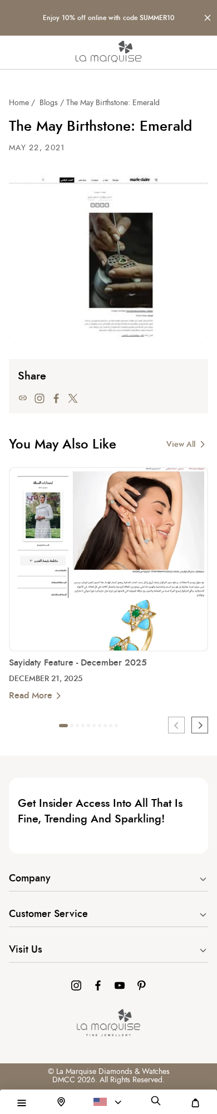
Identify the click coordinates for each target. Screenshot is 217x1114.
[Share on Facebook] (56, 398)
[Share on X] (73, 398)
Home (19, 103)
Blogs (49, 103)
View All (180, 444)
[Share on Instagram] (39, 398)
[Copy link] (23, 398)
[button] (21, 1103)
